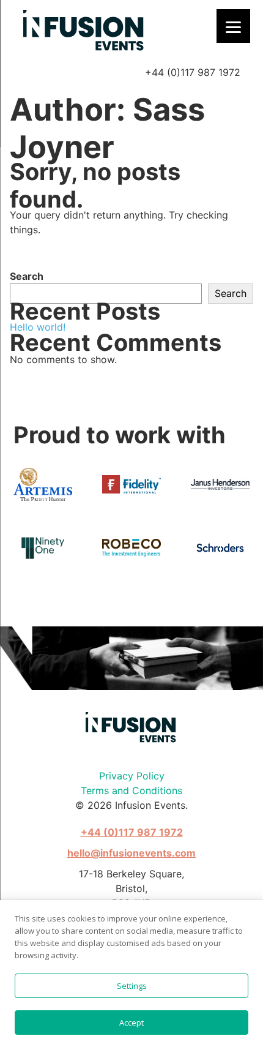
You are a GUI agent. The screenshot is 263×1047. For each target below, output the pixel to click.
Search (26, 276)
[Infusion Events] (84, 31)
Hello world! (37, 327)
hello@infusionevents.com (131, 853)
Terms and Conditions (131, 790)
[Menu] (233, 26)
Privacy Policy (132, 776)
